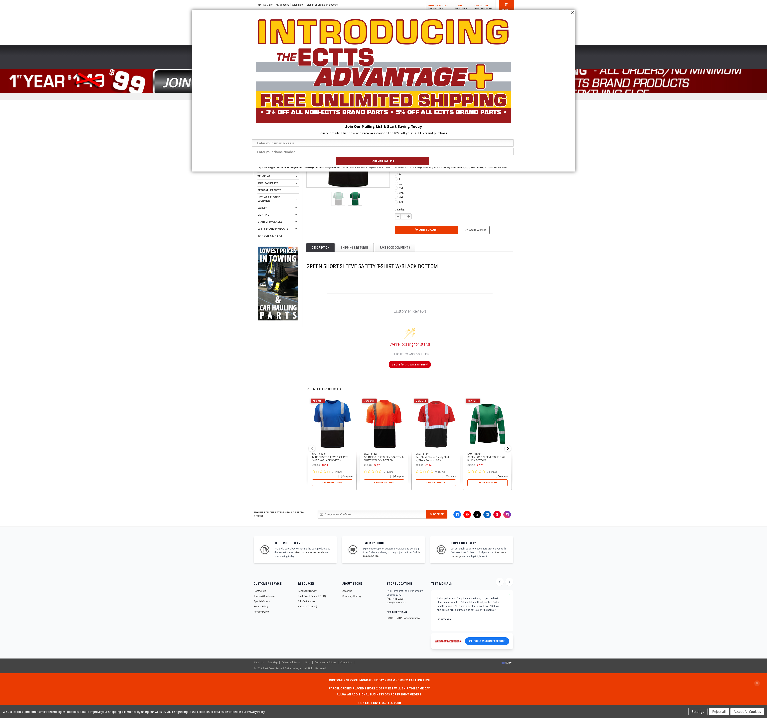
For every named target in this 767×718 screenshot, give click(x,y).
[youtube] (467, 514)
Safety (262, 207)
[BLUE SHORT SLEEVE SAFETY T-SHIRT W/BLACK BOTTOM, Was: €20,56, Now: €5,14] (332, 424)
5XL (401, 202)
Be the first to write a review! (410, 364)
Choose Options (332, 482)
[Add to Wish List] (353, 399)
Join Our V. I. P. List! (270, 235)
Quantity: (399, 209)
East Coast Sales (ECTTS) (312, 596)
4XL (401, 197)
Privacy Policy (261, 611)
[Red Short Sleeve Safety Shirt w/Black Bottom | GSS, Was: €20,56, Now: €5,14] (436, 424)
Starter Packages (269, 221)
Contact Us (260, 591)
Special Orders (262, 601)
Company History (351, 596)
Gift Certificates (306, 601)
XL (400, 183)
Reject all (719, 711)
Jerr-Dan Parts (267, 183)
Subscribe (437, 514)
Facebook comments (395, 247)
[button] (338, 198)
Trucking (263, 176)
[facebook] (457, 514)
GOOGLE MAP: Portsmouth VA (403, 618)
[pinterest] (497, 514)
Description (320, 247)
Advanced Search (291, 662)
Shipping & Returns (355, 247)
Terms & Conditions (264, 596)
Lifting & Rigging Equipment (268, 199)
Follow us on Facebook (489, 641)
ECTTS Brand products (272, 228)
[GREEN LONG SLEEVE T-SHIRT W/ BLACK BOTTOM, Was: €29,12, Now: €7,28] (487, 424)
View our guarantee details (309, 552)
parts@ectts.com (396, 602)
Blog (307, 662)
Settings (698, 711)
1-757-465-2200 (390, 703)
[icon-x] (477, 514)
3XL (401, 192)
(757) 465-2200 (395, 598)
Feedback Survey (307, 591)
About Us (347, 591)
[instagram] (507, 514)
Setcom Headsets (269, 190)
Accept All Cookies (747, 711)
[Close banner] (757, 683)
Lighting (263, 214)
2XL (401, 188)
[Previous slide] (500, 582)
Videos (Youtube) (307, 606)
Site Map (272, 662)
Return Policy (261, 606)
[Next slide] (509, 582)
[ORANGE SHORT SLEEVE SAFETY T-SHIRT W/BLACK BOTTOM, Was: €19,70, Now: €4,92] (384, 424)
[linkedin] (487, 514)
